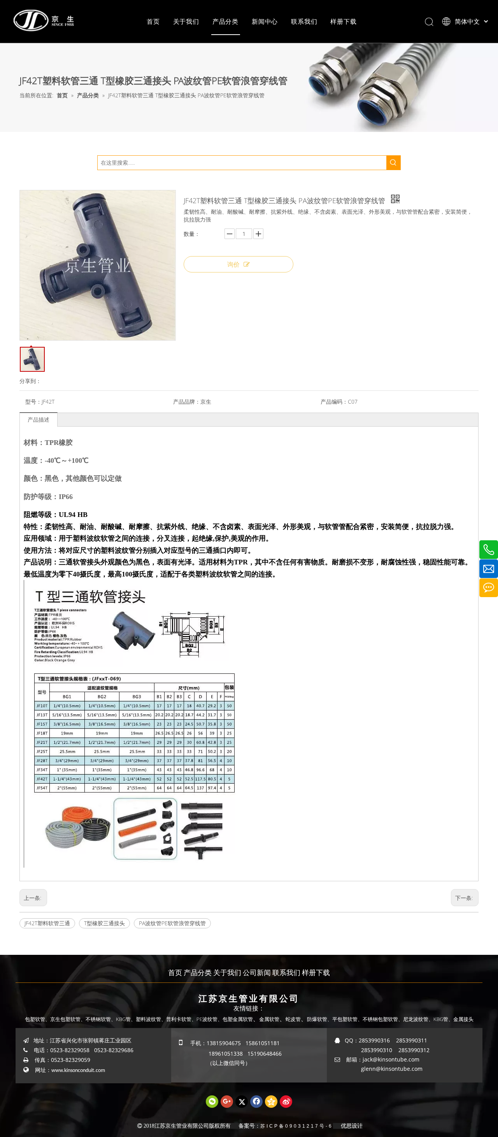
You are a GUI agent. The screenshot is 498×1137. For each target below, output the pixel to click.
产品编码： (334, 401)
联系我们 (304, 21)
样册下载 (343, 21)
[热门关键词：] (393, 163)
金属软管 (269, 1019)
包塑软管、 (37, 1019)
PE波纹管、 (209, 1019)
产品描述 (38, 419)
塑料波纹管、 (151, 1019)
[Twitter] (241, 1101)
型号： (33, 401)
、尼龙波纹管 (413, 1019)
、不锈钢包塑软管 (378, 1019)
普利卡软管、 (181, 1019)
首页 (153, 21)
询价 (233, 264)
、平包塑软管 (342, 1019)
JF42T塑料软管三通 (47, 923)
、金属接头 (460, 1019)
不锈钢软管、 (101, 1019)
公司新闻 (257, 972)
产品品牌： (186, 401)
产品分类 (225, 21)
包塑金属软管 (238, 1019)
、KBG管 (438, 1019)
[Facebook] (256, 1101)
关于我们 (186, 21)
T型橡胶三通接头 (104, 923)
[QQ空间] (271, 1101)
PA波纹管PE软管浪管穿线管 (172, 923)
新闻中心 (265, 21)
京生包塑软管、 (68, 1019)
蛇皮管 (293, 1019)
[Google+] (227, 1101)
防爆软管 (317, 1019)
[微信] (212, 1101)
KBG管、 (126, 1019)
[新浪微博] (286, 1101)
